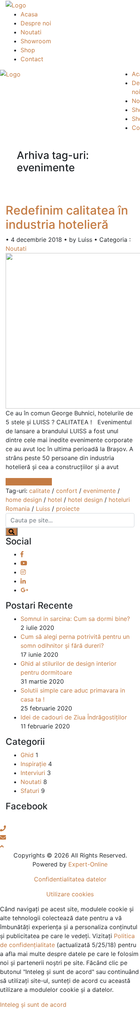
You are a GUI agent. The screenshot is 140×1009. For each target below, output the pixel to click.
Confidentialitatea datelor (70, 879)
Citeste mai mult (29, 481)
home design (24, 499)
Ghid (27, 755)
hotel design (85, 499)
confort (66, 490)
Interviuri (33, 773)
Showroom (36, 41)
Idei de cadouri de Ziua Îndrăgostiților (74, 717)
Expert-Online (88, 864)
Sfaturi (30, 790)
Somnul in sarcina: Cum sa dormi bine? (75, 618)
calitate (39, 490)
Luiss (43, 508)
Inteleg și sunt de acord (33, 1004)
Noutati (31, 32)
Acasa (29, 14)
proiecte (68, 508)
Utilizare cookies (70, 894)
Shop (28, 50)
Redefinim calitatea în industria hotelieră (67, 217)
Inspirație (33, 764)
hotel (55, 499)
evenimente (99, 490)
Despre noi (36, 23)
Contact (32, 59)
